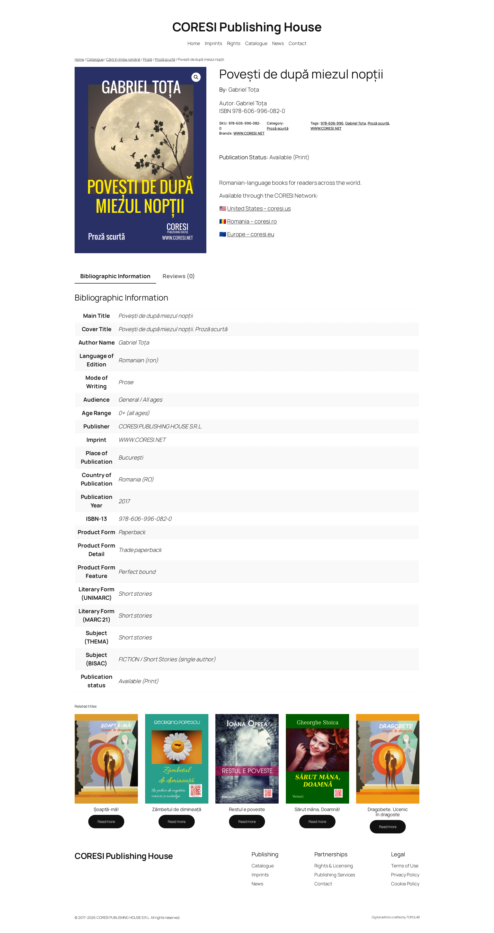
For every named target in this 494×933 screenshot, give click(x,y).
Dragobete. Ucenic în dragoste (388, 812)
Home (79, 59)
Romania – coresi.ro (252, 221)
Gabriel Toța (355, 123)
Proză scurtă (165, 59)
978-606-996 (332, 123)
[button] (196, 77)
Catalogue (95, 59)
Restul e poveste (247, 809)
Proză (147, 59)
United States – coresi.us (259, 208)
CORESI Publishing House (247, 26)
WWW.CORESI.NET (326, 128)
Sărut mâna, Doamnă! (317, 809)
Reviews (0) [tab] (179, 276)
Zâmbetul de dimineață (176, 809)
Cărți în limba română (123, 59)
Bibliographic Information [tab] (115, 276)
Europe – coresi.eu (250, 234)
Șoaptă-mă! (106, 809)
